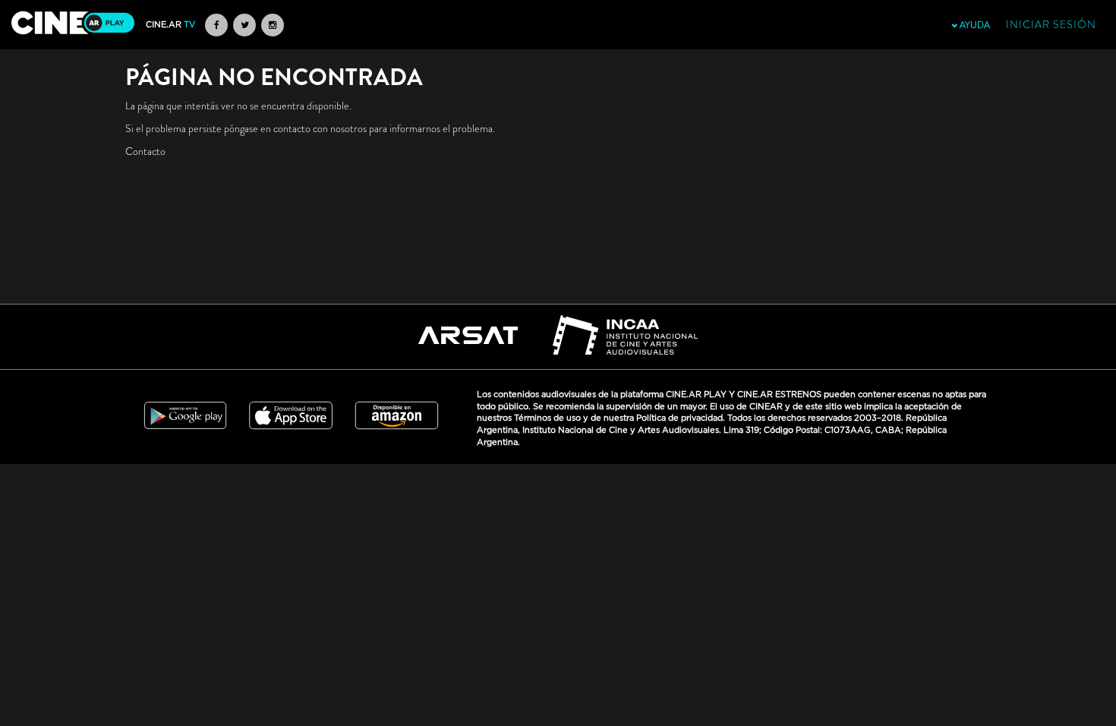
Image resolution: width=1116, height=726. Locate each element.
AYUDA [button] (973, 25)
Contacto (145, 151)
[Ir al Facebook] (216, 25)
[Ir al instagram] (272, 25)
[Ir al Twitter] (244, 25)
